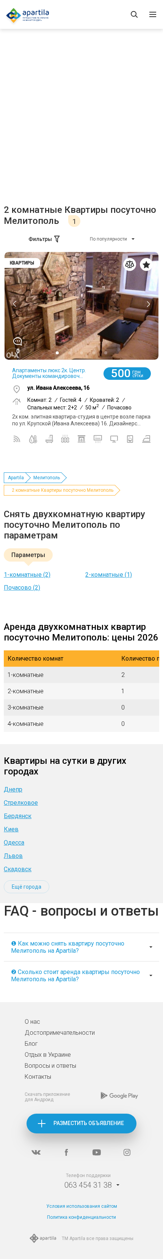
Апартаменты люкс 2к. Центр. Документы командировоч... (49, 373)
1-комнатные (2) (27, 574)
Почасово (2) (22, 587)
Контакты (38, 1076)
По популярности (108, 239)
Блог (31, 1043)
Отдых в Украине (48, 1054)
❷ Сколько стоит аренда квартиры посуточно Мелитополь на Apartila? (75, 975)
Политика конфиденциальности (81, 1217)
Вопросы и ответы (50, 1065)
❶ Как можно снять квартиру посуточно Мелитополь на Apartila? (67, 947)
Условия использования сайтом (81, 1206)
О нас (32, 1021)
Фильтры (40, 239)
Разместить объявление (88, 1123)
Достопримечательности (60, 1032)
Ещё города (26, 887)
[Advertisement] (81, 119)
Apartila (16, 477)
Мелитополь (46, 477)
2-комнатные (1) (108, 574)
